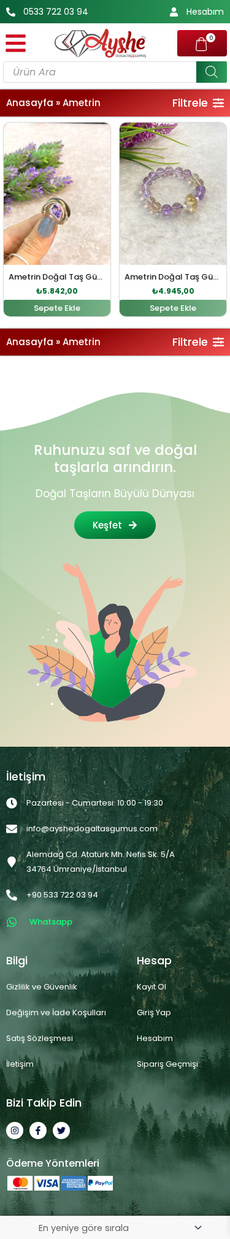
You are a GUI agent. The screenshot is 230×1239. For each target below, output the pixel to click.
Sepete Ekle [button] (57, 308)
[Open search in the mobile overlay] (115, 72)
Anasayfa (29, 102)
